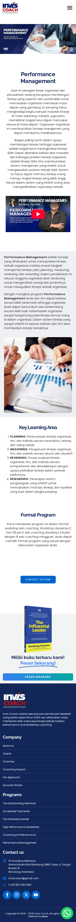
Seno (45, 916)
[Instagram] (16, 895)
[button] (69, 7)
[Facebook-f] (7, 895)
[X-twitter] (26, 895)
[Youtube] (35, 895)
